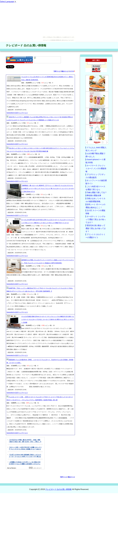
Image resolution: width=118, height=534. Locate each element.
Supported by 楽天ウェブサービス (17, 113)
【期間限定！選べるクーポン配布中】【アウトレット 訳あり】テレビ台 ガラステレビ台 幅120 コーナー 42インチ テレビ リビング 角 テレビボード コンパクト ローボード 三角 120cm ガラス (47, 188)
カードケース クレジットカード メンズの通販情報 (96, 168)
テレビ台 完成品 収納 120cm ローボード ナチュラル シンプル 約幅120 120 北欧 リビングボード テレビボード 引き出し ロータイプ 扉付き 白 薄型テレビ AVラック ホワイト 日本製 (47, 319)
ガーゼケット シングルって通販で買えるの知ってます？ (96, 219)
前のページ (65, 71)
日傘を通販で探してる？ (96, 192)
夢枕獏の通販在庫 (93, 195)
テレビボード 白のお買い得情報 (26, 45)
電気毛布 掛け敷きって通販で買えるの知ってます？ (96, 228)
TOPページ (57, 71)
